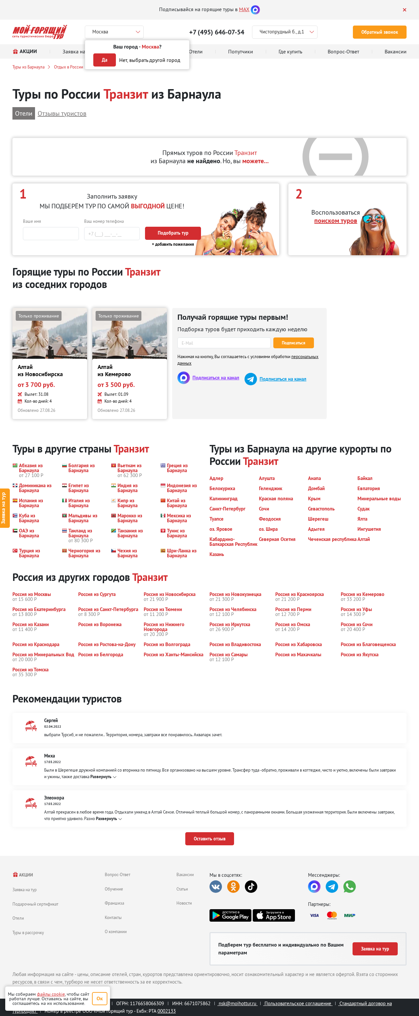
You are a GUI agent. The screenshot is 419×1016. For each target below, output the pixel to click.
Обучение (114, 888)
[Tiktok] (251, 886)
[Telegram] (332, 886)
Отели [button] (23, 113)
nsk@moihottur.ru (237, 1003)
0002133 (166, 1011)
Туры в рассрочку (28, 932)
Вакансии (185, 874)
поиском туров (335, 220)
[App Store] (274, 915)
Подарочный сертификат (35, 904)
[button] (33, 470)
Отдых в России (68, 66)
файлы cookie (51, 994)
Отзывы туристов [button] (62, 113)
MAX (244, 9)
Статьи (182, 888)
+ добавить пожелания (173, 244)
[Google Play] (230, 915)
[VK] (216, 886)
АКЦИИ (25, 875)
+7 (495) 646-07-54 (216, 32)
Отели (18, 918)
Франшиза (114, 903)
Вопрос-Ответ (117, 874)
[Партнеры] (357, 915)
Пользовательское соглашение (298, 1003)
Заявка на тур (24, 889)
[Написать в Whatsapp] (349, 886)
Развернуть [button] (100, 776)
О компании (116, 931)
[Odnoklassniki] (233, 886)
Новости (184, 903)
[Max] (255, 9)
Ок (100, 998)
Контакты (113, 917)
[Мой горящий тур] (39, 32)
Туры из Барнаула (28, 66)
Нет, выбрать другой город (149, 60)
